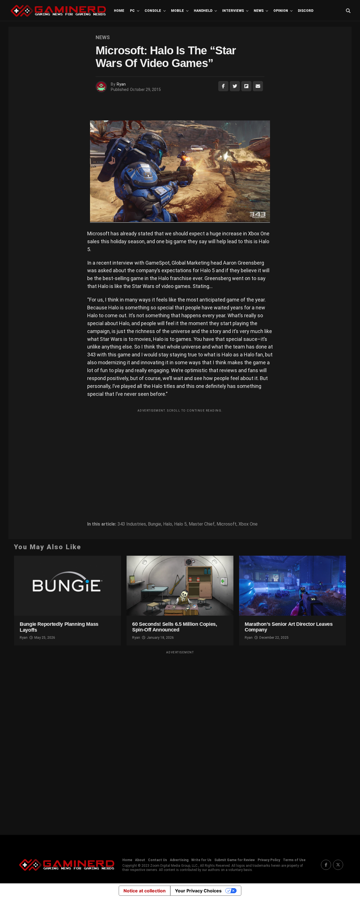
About (140, 860)
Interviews (233, 11)
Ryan (121, 84)
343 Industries (132, 524)
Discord (305, 11)
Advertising (179, 860)
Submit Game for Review (234, 860)
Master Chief (202, 524)
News (259, 11)
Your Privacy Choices (198, 890)
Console (153, 11)
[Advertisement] (180, 454)
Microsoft (227, 524)
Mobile (177, 11)
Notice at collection (144, 890)
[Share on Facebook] (223, 86)
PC (132, 11)
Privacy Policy (269, 860)
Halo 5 (180, 524)
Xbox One (248, 524)
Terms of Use (294, 860)
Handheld (203, 11)
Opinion (280, 11)
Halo (167, 524)
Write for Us (201, 860)
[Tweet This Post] (235, 86)
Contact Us (157, 860)
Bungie (154, 524)
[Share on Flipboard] (246, 86)
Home (119, 11)
